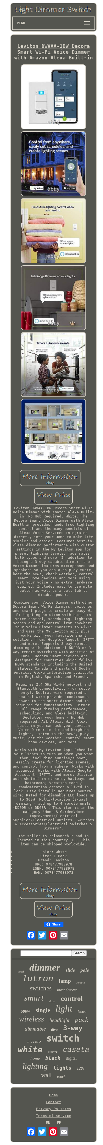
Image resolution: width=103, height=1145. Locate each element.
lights (62, 1068)
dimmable (35, 1029)
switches (41, 988)
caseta (76, 1050)
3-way (72, 1028)
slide (70, 970)
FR (59, 1123)
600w (25, 1011)
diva (54, 1030)
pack (81, 1019)
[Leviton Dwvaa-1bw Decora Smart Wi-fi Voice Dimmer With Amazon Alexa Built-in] (53, 97)
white (30, 1049)
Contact (53, 1102)
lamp (65, 981)
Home (53, 1095)
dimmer (44, 967)
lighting (35, 1066)
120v (80, 1068)
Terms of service (53, 1116)
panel (21, 971)
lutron (37, 979)
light (63, 1008)
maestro (34, 1041)
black (52, 1058)
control (72, 998)
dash (52, 1001)
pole (84, 970)
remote (80, 982)
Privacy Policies (53, 1109)
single (43, 1010)
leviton (82, 1011)
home (35, 1058)
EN (48, 1123)
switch (62, 1038)
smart (34, 997)
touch (61, 1076)
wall (46, 1075)
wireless (31, 1019)
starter (52, 1052)
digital (71, 1058)
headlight (59, 1020)
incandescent (67, 990)
